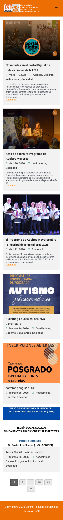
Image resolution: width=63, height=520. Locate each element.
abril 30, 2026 (17, 163)
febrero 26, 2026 (19, 328)
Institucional (13, 79)
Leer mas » (12, 99)
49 (48, 482)
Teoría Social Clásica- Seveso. (25, 452)
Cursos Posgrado (16, 461)
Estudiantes (24, 332)
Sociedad (27, 79)
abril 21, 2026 (17, 249)
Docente (48, 74)
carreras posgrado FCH (20, 388)
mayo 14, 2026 (17, 74)
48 (39, 482)
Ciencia (37, 74)
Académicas (43, 328)
